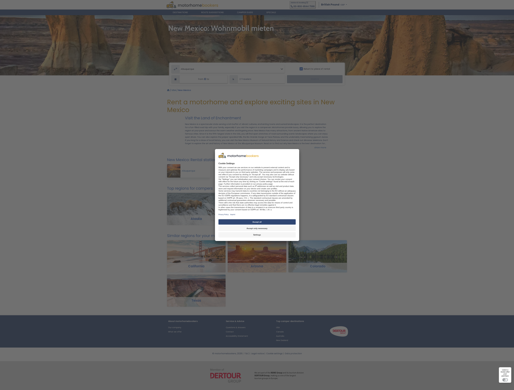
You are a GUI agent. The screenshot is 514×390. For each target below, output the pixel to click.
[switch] (505, 379)
